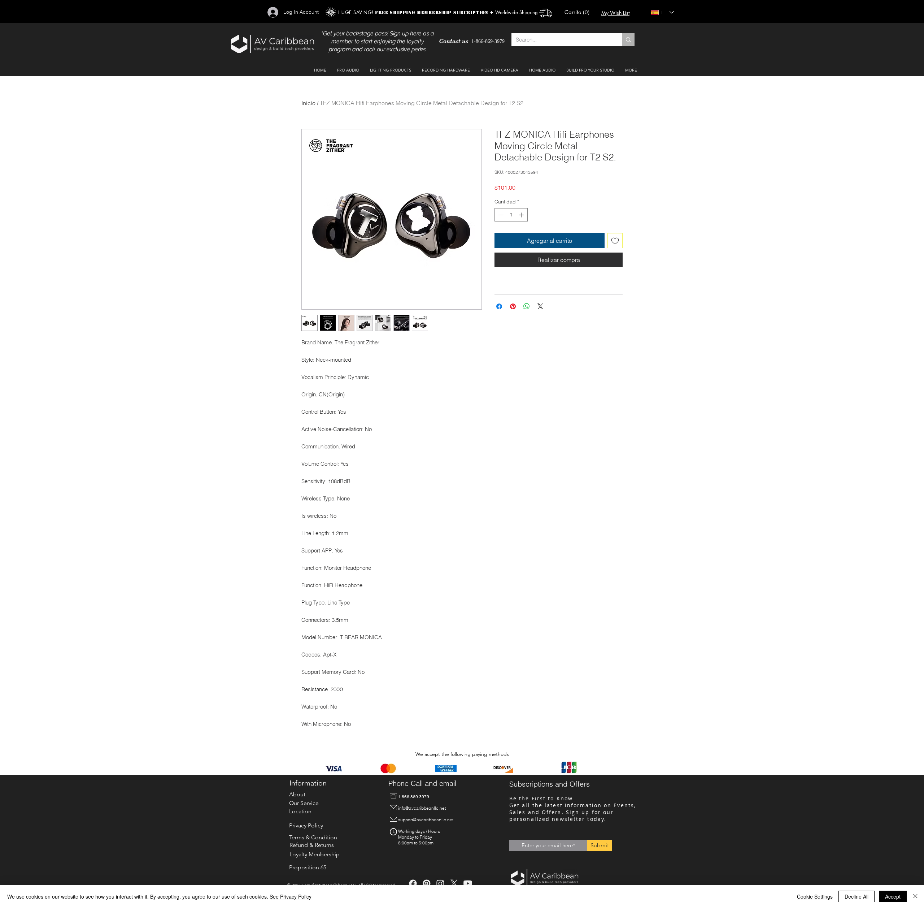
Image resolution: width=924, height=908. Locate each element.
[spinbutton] (511, 214)
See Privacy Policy (290, 896)
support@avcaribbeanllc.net (425, 819)
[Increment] (522, 214)
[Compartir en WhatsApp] (526, 306)
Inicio (308, 103)
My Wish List (615, 12)
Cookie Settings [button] (815, 896)
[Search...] (628, 39)
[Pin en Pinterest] (513, 306)
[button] (578, 12)
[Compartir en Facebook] (499, 306)
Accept (893, 896)
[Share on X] (540, 306)
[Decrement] (500, 214)
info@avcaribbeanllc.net (422, 808)
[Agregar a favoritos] (615, 240)
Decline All (856, 896)
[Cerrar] (915, 896)
